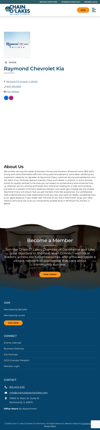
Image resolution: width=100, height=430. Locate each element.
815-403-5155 (17, 387)
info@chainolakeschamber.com (29, 392)
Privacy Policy (50, 426)
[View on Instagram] (11, 99)
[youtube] (54, 413)
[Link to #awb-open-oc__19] (94, 10)
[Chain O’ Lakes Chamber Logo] (17, 6)
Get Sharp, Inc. (88, 423)
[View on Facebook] (6, 99)
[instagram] (50, 413)
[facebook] (46, 413)
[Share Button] (6, 62)
